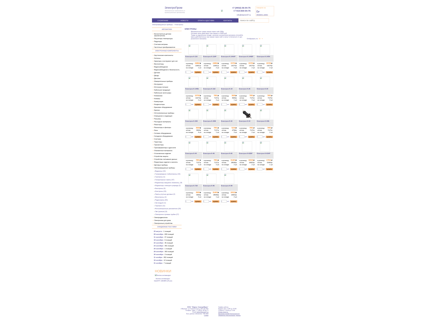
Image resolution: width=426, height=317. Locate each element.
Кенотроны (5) (160, 188)
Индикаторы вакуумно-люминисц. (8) (168, 182)
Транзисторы (159, 145)
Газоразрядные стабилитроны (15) (167, 174)
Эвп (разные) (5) (161, 211)
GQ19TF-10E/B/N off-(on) (163, 281)
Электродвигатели (161, 217)
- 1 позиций (162, 231)
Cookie (206, 315)
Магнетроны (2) (161, 197)
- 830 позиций (164, 234)
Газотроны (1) (160, 177)
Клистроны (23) (160, 191)
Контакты (227, 20)
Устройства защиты (161, 156)
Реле (156, 130)
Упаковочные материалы (163, 150)
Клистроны (179, 24)
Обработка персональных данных (229, 315)
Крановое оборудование (163, 107)
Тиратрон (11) (160, 206)
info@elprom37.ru (202, 312)
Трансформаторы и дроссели (165, 148)
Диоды (156, 75)
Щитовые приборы (161, 165)
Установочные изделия (162, 153)
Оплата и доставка (206, 20)
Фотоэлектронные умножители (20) (168, 208)
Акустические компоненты (163, 55)
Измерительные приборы (163, 81)
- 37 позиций (163, 237)
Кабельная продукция (162, 90)
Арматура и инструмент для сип (166, 61)
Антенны (157, 58)
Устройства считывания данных (165, 159)
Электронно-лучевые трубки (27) (167, 214)
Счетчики (157, 139)
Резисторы (158, 124)
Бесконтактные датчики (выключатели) (162, 35)
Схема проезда (223, 312)
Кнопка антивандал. (163, 278)
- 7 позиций (162, 263)
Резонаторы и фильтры (162, 127)
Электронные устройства (163, 223)
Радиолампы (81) (161, 200)
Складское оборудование (163, 136)
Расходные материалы (162, 122)
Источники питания (161, 87)
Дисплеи (157, 78)
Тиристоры (158, 142)
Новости (184, 20)
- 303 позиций (164, 251)
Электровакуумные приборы (162, 24)
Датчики (157, 72)
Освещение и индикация (163, 116)
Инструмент (158, 84)
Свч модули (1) (160, 203)
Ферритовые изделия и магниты (166, 162)
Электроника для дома (162, 220)
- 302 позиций (163, 257)
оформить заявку (262, 15)
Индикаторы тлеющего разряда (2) (168, 185)
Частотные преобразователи (164, 47)
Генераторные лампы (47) (164, 180)
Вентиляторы (159, 64)
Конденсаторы (159, 104)
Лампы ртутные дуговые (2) (165, 194)
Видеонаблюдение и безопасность (166, 70)
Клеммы (157, 98)
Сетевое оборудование (162, 133)
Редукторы (158, 41)
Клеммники (158, 96)
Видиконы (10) (160, 171)
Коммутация (158, 101)
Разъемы (157, 119)
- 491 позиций (164, 246)
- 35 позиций (163, 243)
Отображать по (252, 39)
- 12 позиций (163, 260)
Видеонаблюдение (161, 67)
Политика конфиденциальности (229, 314)
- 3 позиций (163, 254)
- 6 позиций (163, 240)
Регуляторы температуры (163, 38)
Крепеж (157, 110)
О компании (163, 20)
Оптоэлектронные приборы (164, 113)
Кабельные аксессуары (162, 93)
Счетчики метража (161, 44)
